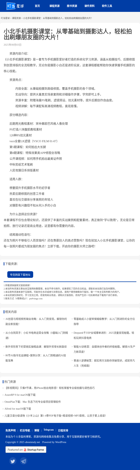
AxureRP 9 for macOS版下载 (20, 395)
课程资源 (54, 6)
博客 (36, 430)
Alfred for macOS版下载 (18, 408)
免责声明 (10, 430)
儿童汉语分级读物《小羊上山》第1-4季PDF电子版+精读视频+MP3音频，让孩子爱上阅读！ (56, 415)
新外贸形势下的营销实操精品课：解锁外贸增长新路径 (36, 346)
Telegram (49, 429)
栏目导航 (25, 430)
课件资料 (89, 6)
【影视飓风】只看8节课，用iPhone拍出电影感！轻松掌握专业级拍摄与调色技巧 (50, 388)
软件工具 (107, 6)
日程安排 (63, 430)
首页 (37, 6)
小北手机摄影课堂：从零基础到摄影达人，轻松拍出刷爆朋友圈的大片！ (68, 34)
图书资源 (72, 6)
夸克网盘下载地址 (20, 274)
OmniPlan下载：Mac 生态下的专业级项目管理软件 (33, 401)
